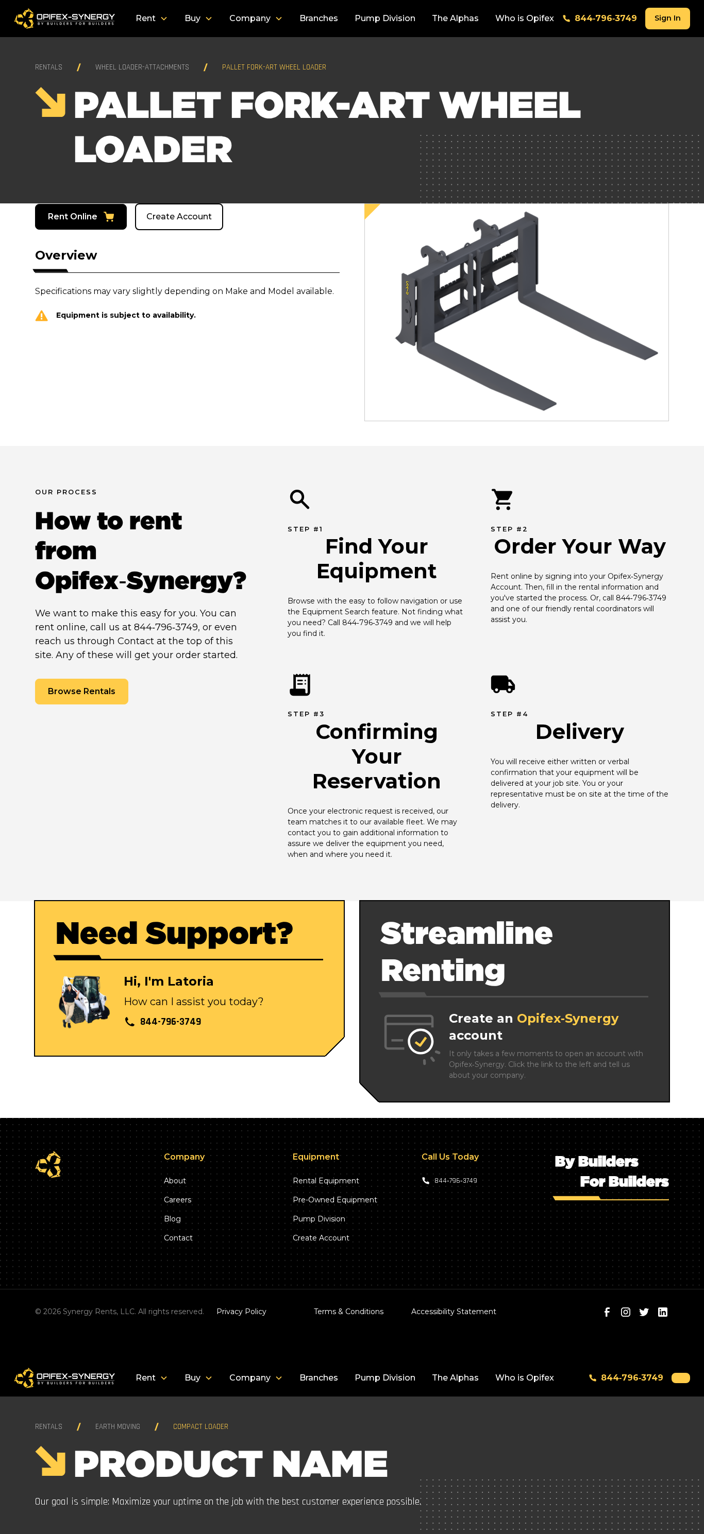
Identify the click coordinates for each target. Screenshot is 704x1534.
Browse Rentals (81, 691)
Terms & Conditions (348, 1311)
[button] (151, 18)
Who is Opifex (524, 18)
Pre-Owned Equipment (335, 1199)
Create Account (179, 216)
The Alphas (455, 18)
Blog (172, 1218)
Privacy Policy (241, 1311)
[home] (64, 18)
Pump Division (385, 18)
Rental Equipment (326, 1180)
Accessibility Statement (453, 1311)
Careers (177, 1199)
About (175, 1180)
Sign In (668, 18)
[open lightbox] (516, 312)
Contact (178, 1238)
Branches (318, 18)
